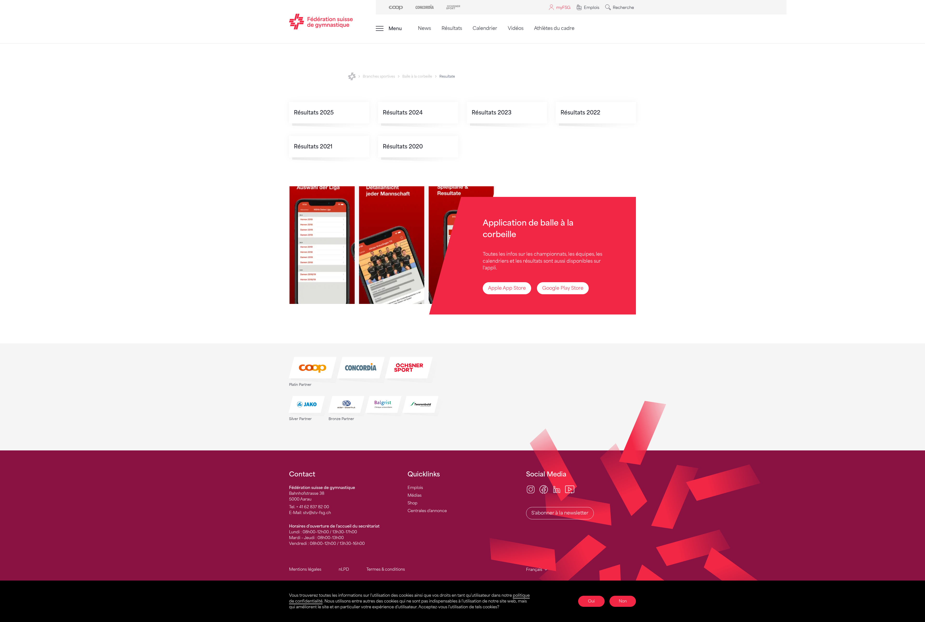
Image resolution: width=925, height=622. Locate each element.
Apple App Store (507, 288)
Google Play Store (562, 288)
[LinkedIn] (556, 489)
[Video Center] (569, 489)
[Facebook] (543, 489)
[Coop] (396, 7)
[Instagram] (530, 489)
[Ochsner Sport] (453, 7)
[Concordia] (425, 7)
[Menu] (379, 28)
